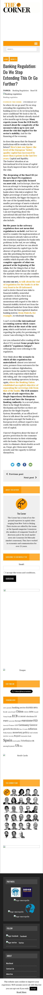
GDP (16, 725)
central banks (11, 712)
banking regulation (21, 90)
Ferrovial (5, 725)
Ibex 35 (21, 729)
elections (30, 716)
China (19, 711)
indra (25, 729)
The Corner (16, 102)
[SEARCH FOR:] (21, 48)
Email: (21, 564)
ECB (15, 716)
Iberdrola (14, 729)
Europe (18, 720)
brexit (5, 712)
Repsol (17, 736)
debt (31, 711)
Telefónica (26, 740)
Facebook (23, 936)
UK (33, 741)
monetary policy (21, 732)
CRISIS (26, 712)
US (17, 745)
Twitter (21, 942)
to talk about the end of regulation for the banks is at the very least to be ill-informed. (21, 284)
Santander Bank (26, 736)
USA (21, 746)
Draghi (10, 716)
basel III (33, 90)
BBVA (35, 708)
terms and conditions (25, 572)
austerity (9, 708)
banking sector (19, 707)
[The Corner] (21, 7)
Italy (5, 732)
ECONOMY (22, 717)
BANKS (29, 707)
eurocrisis (11, 721)
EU (35, 716)
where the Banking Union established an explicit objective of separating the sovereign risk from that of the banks (20, 386)
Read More (21, 992)
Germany (24, 725)
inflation (32, 728)
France (11, 725)
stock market (16, 741)
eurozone (27, 720)
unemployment (9, 746)
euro (5, 720)
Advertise (9, 974)
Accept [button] (33, 989)
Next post (29, 477)
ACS (4, 708)
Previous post (16, 474)
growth (6, 729)
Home (6, 59)
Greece (33, 725)
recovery (11, 736)
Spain (7, 740)
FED (35, 720)
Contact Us (10, 968)
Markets (13, 59)
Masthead (9, 963)
